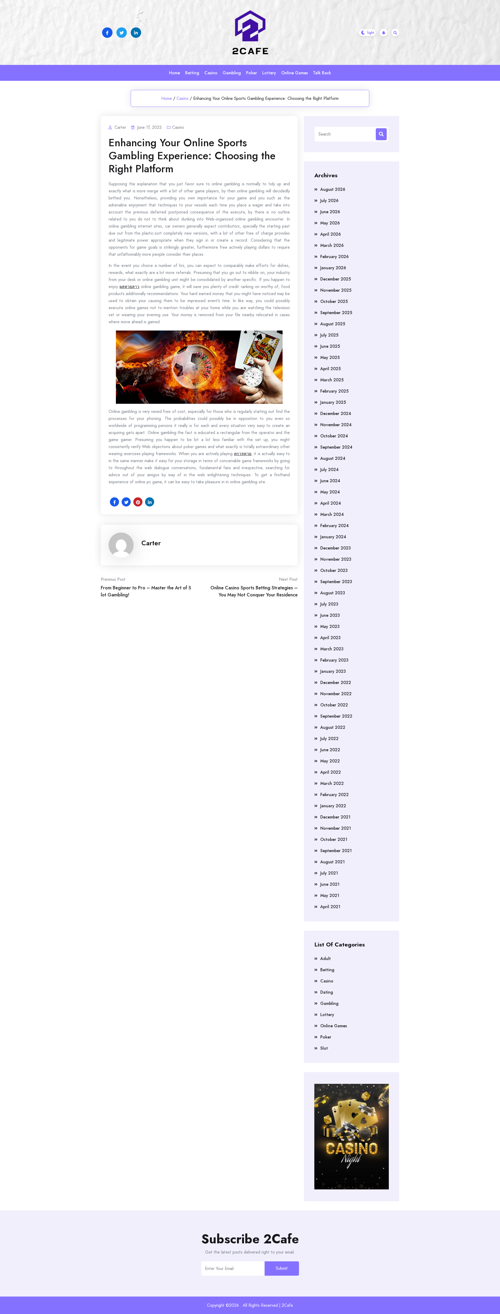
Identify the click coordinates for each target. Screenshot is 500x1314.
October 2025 (334, 301)
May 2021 (329, 896)
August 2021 (332, 862)
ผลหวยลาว (129, 287)
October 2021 (333, 839)
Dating (326, 992)
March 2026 (332, 245)
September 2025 (336, 313)
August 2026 (332, 189)
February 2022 (334, 795)
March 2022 (332, 783)
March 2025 (331, 380)
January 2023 (333, 671)
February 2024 (334, 526)
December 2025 (335, 279)
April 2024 (330, 503)
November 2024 (336, 425)
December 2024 (335, 414)
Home (174, 73)
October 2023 (334, 570)
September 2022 (336, 716)
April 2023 (330, 638)
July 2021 (329, 873)
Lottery (269, 73)
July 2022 (329, 739)
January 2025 (333, 402)
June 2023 (330, 615)
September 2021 (336, 851)
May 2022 (330, 761)
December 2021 (335, 817)
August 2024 (332, 458)
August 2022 (332, 727)
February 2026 (334, 257)
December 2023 (335, 548)
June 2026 (330, 212)
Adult (325, 959)
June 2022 (330, 750)
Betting (192, 73)
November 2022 (336, 694)
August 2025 (332, 324)
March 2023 (331, 649)
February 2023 (334, 660)
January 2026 (333, 268)
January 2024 (333, 537)
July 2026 (329, 201)
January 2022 (333, 806)
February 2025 (334, 391)
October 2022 (334, 705)
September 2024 (336, 447)
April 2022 (330, 772)
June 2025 (330, 346)
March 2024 (332, 514)
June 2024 (330, 481)
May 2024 (330, 492)
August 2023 (332, 593)
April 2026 (330, 234)
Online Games (294, 73)
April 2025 (330, 369)
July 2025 (329, 335)
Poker (251, 73)
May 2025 (330, 357)
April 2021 (330, 907)
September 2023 (336, 582)
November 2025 (335, 290)
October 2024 (334, 436)
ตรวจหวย (242, 454)
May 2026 (330, 223)
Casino (210, 73)
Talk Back (322, 73)
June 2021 (330, 884)
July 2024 (329, 470)
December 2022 (335, 683)
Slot (324, 1048)
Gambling (232, 73)
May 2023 (330, 627)
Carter (151, 543)
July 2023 (329, 604)
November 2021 (335, 828)
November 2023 (335, 559)
